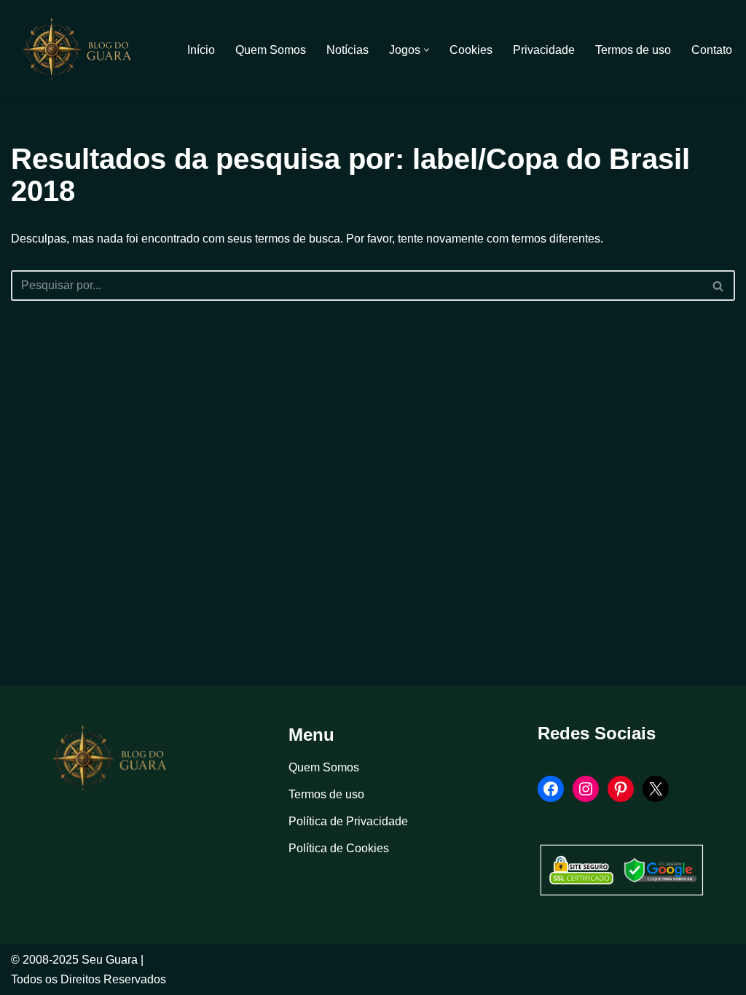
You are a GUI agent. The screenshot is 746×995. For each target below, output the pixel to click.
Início (201, 50)
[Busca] (718, 285)
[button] (426, 49)
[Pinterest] (621, 789)
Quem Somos (270, 50)
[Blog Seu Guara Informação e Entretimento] (84, 49)
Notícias (347, 50)
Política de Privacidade (348, 821)
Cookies (470, 50)
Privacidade (544, 50)
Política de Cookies (338, 848)
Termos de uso (633, 50)
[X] (656, 789)
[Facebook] (551, 789)
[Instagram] (586, 789)
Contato (711, 50)
